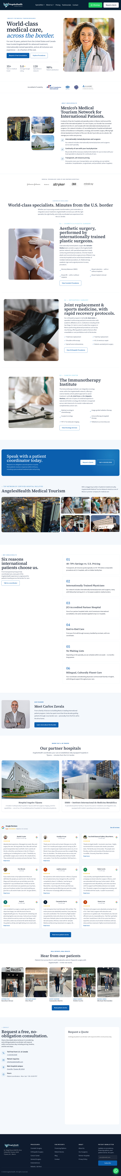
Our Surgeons (83, 1152)
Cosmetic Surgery (36, 1148)
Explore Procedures (39, 55)
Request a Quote (111, 5)
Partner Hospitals (84, 1156)
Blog (56, 1156)
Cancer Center (35, 1156)
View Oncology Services (69, 428)
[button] (40, 5)
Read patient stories (60, 1008)
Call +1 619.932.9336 (105, 462)
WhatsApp (96, 5)
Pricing (58, 5)
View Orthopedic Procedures (76, 350)
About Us (81, 1148)
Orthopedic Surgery (37, 1152)
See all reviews (114, 828)
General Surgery (36, 1159)
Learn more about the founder (46, 725)
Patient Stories (59, 1152)
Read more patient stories (60, 935)
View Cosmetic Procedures (70, 283)
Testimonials (66, 5)
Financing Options (60, 1148)
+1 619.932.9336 (12, 1055)
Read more (6, 861)
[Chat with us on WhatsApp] (116, 1171)
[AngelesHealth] (13, 5)
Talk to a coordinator (10, 583)
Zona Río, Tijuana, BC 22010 (16, 1069)
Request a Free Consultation (18, 55)
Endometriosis (35, 1163)
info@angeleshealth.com (15, 1062)
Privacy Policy (83, 1159)
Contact (75, 5)
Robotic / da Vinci (36, 1167)
